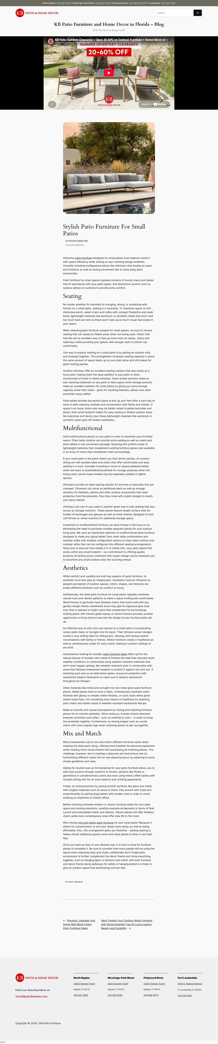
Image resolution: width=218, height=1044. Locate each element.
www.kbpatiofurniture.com (31, 996)
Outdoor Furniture (76, 241)
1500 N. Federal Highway (190, 983)
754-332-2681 (168, 3)
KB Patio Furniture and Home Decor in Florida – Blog (109, 24)
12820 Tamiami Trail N (154, 983)
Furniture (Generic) (74, 245)
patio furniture (83, 258)
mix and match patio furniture (95, 822)
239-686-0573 (136, 3)
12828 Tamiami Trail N (84, 983)
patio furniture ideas (115, 654)
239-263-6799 (102, 3)
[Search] (198, 13)
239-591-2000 (64, 3)
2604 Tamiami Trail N (118, 983)
